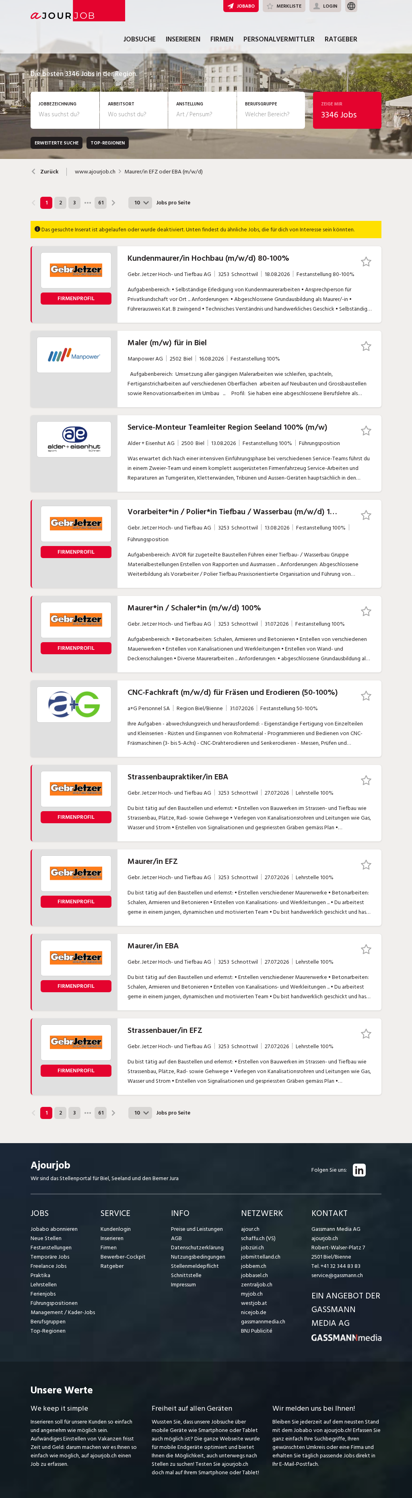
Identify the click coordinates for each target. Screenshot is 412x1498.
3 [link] (74, 202)
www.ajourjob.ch (95, 171)
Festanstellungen (51, 1247)
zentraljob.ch (256, 1284)
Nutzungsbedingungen (198, 1256)
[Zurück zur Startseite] (346, 1339)
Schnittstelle (186, 1275)
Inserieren (183, 39)
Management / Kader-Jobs (63, 1312)
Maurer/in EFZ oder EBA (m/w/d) (163, 171)
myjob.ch (252, 1293)
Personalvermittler (279, 39)
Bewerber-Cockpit (123, 1256)
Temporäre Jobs (50, 1256)
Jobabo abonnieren (54, 1229)
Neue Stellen (46, 1238)
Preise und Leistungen (197, 1229)
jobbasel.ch (254, 1275)
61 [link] (100, 202)
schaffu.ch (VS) (258, 1238)
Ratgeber (341, 39)
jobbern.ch (253, 1266)
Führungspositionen (54, 1303)
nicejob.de (253, 1312)
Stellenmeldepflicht (195, 1266)
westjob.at (254, 1303)
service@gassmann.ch (337, 1275)
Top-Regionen (48, 1330)
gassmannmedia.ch (263, 1321)
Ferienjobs (43, 1293)
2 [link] (60, 202)
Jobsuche (140, 39)
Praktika (40, 1275)
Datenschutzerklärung (197, 1247)
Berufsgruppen (48, 1321)
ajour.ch (250, 1229)
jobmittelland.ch (260, 1256)
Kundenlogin (116, 1229)
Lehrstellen (44, 1284)
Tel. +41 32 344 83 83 (335, 1266)
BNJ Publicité (256, 1330)
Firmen (221, 39)
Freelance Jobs (48, 1266)
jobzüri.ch (252, 1247)
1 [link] (46, 202)
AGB (176, 1238)
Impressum (183, 1284)
